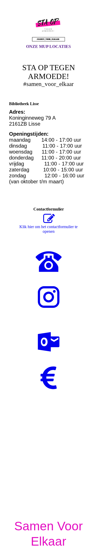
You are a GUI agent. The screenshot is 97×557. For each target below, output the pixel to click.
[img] (48, 27)
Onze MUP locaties (48, 46)
